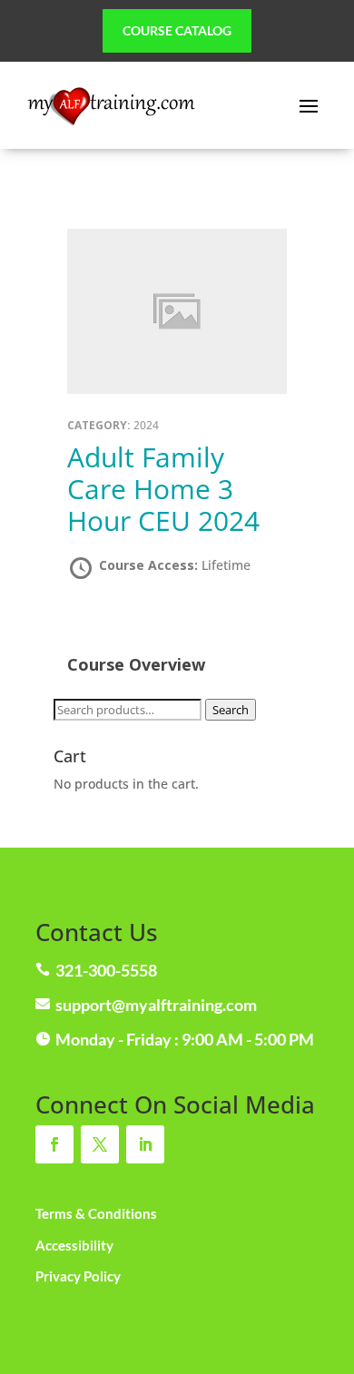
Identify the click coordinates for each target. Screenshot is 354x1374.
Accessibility (74, 1245)
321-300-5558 (106, 970)
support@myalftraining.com (156, 1005)
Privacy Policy (78, 1276)
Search (230, 710)
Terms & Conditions (96, 1213)
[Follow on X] (100, 1144)
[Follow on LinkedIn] (145, 1144)
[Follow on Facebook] (54, 1144)
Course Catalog (177, 30)
